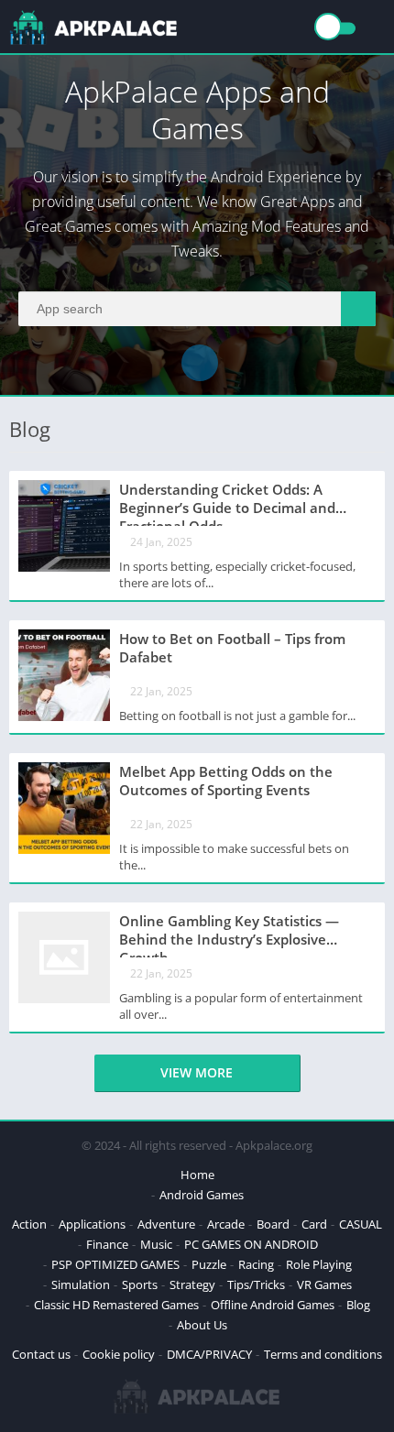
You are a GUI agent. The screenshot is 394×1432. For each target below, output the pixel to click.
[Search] (358, 308)
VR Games (324, 1284)
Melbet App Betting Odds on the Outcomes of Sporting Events (226, 780)
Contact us (41, 1354)
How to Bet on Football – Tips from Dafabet (232, 647)
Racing (256, 1264)
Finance (107, 1244)
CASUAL (360, 1224)
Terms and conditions (323, 1354)
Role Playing (319, 1264)
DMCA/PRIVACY (209, 1354)
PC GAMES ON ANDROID (251, 1244)
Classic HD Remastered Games (116, 1304)
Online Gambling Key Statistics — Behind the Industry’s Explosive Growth (229, 934)
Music (156, 1244)
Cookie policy (118, 1354)
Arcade (226, 1224)
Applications (92, 1224)
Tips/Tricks (256, 1284)
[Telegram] (199, 362)
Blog (358, 1304)
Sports (140, 1284)
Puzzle (209, 1264)
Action (29, 1224)
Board (273, 1224)
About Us (202, 1325)
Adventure (166, 1224)
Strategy (192, 1284)
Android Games (201, 1194)
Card (314, 1224)
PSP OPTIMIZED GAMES (115, 1264)
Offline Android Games (272, 1304)
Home (197, 1174)
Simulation (80, 1284)
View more (196, 1072)
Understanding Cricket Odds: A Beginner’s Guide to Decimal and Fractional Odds (227, 503)
